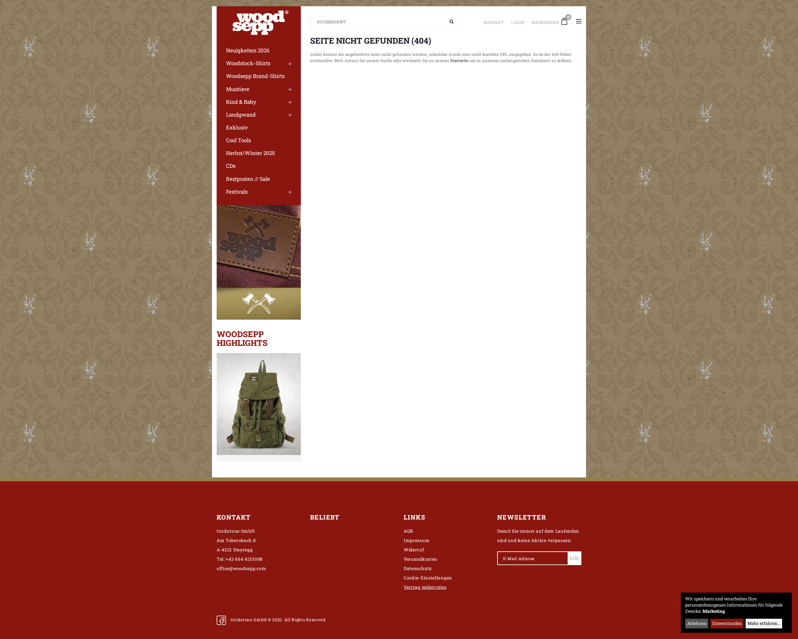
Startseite (459, 60)
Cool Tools (238, 140)
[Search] (451, 21)
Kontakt (493, 22)
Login (517, 22)
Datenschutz (418, 568)
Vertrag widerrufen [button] (425, 587)
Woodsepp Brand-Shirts (255, 76)
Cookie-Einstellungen (428, 578)
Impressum (417, 540)
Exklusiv (237, 127)
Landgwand (241, 114)
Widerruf (414, 550)
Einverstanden (727, 623)
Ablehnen (697, 623)
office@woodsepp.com (241, 568)
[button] (564, 20)
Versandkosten (420, 559)
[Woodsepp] (259, 21)
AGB (408, 531)
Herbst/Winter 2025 (250, 153)
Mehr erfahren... (764, 623)
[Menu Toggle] (578, 21)
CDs (230, 165)
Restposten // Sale (248, 178)
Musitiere (237, 89)
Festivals (237, 191)
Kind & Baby (241, 101)
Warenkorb (545, 22)
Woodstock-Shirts (248, 63)
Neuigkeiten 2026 (248, 50)
